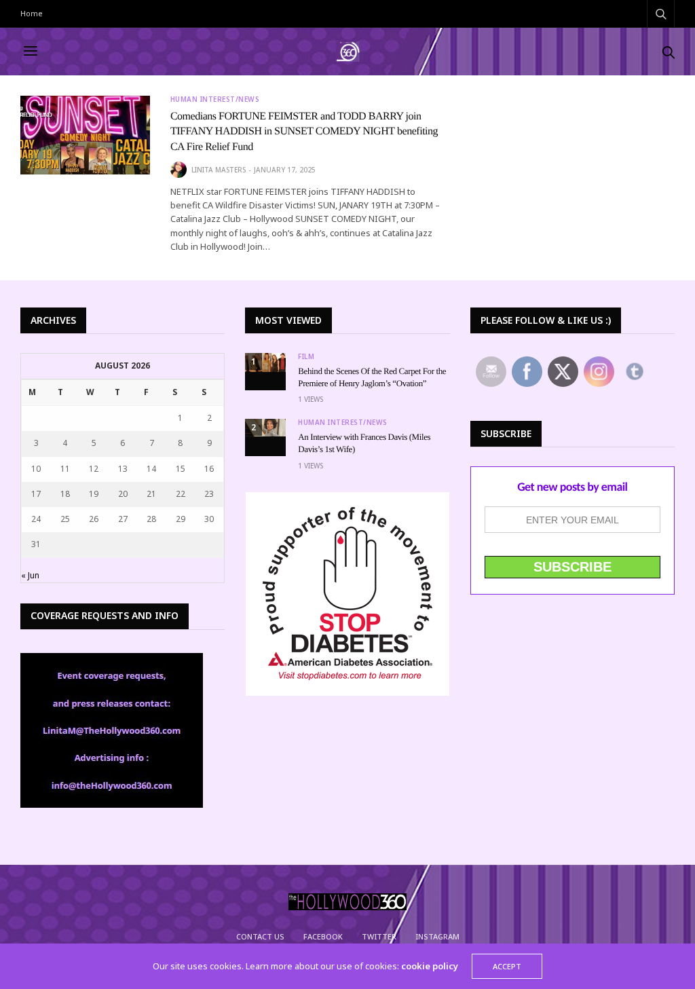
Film (306, 356)
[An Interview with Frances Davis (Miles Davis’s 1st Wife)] (265, 427)
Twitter (379, 936)
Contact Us (260, 936)
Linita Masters (218, 169)
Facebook (323, 936)
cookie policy (429, 966)
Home (31, 13)
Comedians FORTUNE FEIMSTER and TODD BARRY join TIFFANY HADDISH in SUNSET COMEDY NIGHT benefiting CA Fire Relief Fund (304, 132)
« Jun (30, 575)
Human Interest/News (215, 99)
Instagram (437, 936)
